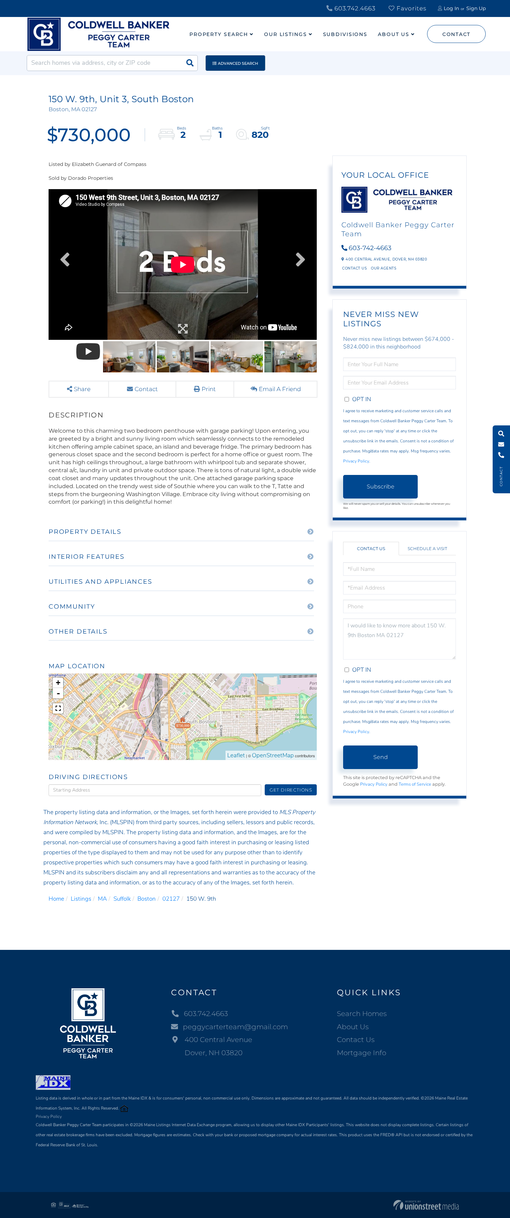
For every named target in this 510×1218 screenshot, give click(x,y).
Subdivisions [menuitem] (345, 34)
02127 (171, 899)
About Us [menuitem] (393, 34)
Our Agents (383, 268)
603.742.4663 (354, 8)
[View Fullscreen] (58, 708)
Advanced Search (238, 63)
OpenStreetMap (273, 755)
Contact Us (354, 268)
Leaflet (236, 755)
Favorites (410, 8)
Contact (456, 34)
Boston (146, 899)
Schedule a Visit (427, 548)
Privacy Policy (356, 461)
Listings (81, 899)
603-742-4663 (370, 248)
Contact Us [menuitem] (356, 1039)
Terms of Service (415, 784)
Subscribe (380, 486)
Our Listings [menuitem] (285, 34)
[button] (189, 63)
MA (102, 899)
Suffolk (122, 899)
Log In (451, 8)
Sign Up (476, 8)
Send (380, 757)
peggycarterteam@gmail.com (235, 1027)
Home (56, 899)
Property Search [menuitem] (218, 34)
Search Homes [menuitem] (362, 1013)
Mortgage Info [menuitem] (361, 1053)
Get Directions (291, 790)
